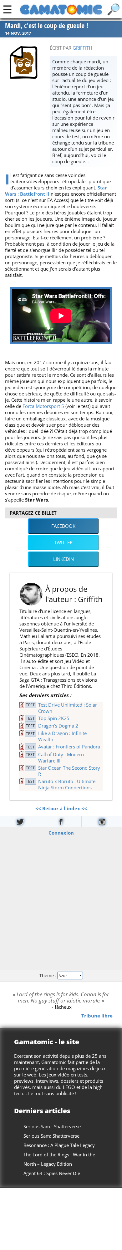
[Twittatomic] (20, 821)
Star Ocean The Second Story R (69, 771)
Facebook (63, 526)
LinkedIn (63, 559)
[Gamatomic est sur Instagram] (102, 821)
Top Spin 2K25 (53, 718)
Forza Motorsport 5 (43, 406)
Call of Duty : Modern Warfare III (61, 757)
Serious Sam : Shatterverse (52, 1126)
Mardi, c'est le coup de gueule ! (46, 25)
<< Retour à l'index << (61, 808)
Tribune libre (97, 1015)
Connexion (61, 832)
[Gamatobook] (61, 821)
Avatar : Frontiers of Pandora (69, 746)
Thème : (48, 975)
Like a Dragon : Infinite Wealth (62, 736)
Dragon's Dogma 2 (58, 726)
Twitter (63, 542)
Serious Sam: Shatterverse (51, 1136)
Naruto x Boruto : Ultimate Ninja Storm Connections (66, 784)
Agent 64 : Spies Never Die (51, 1173)
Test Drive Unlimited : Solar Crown (67, 708)
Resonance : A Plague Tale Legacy (59, 1145)
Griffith (82, 48)
